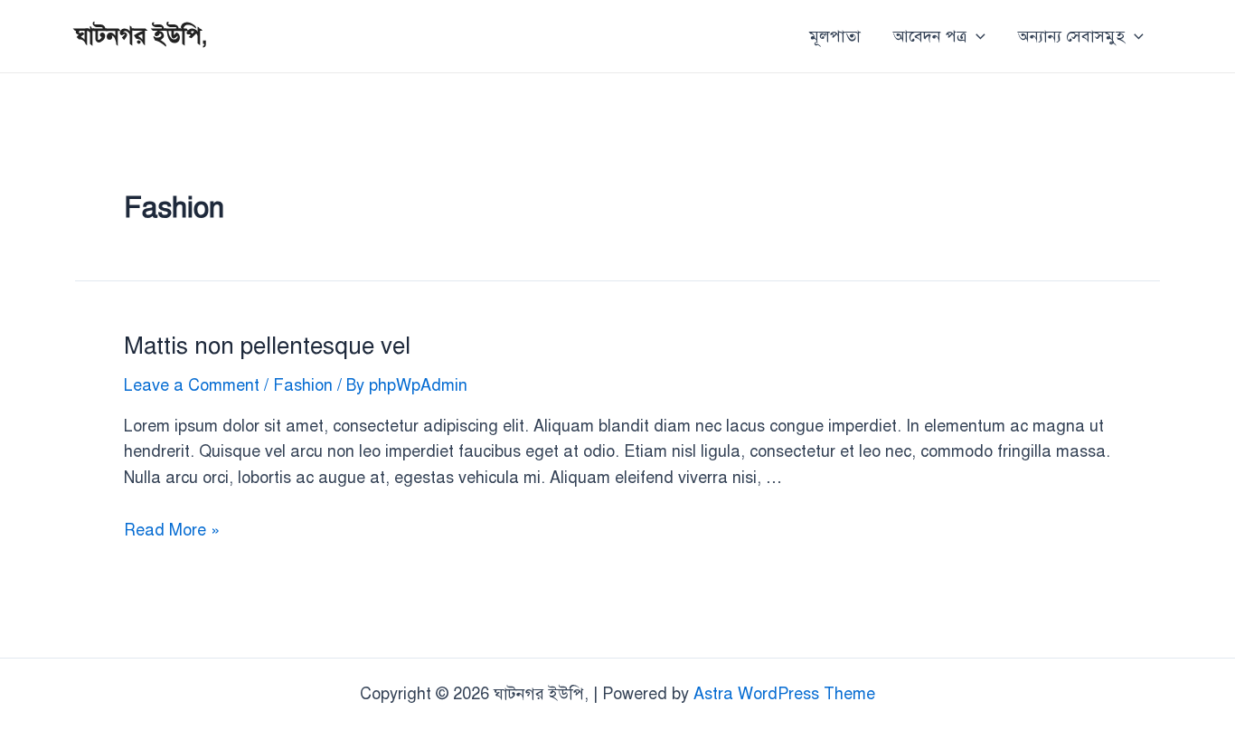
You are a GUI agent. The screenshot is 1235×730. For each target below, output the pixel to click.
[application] (975, 36)
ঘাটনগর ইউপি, (141, 35)
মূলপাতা (835, 36)
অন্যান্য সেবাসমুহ (1071, 36)
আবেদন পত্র (929, 36)
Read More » (172, 530)
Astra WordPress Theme (784, 694)
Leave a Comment (191, 385)
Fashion (303, 385)
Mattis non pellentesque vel (267, 345)
